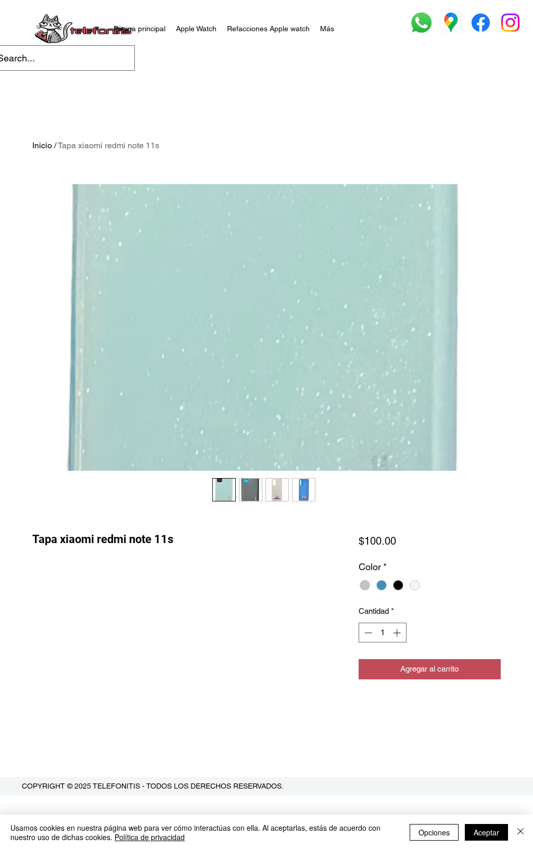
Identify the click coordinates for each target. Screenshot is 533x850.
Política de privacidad (150, 837)
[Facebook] (480, 22)
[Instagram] (510, 22)
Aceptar (486, 832)
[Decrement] (367, 632)
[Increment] (398, 632)
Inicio (42, 145)
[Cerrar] (520, 832)
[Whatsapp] (421, 22)
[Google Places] (451, 22)
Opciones (434, 832)
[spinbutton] (382, 632)
